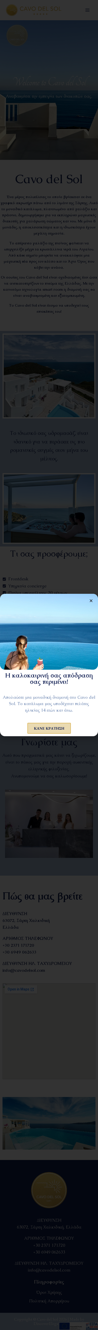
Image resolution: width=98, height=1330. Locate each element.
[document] (49, 665)
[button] (91, 601)
